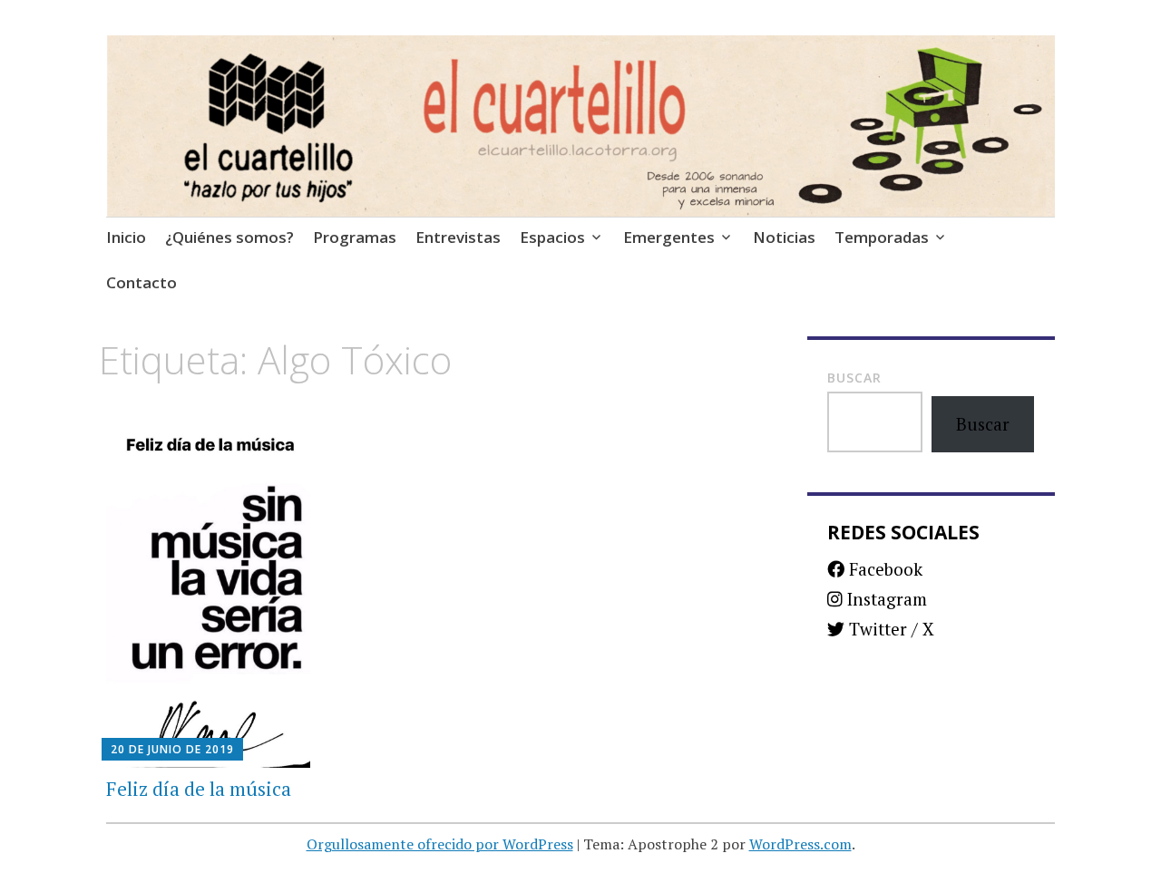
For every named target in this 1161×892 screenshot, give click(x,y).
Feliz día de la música (198, 788)
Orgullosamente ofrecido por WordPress (440, 844)
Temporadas (881, 237)
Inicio (126, 237)
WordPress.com (800, 844)
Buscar (854, 377)
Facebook (883, 569)
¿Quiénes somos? (229, 237)
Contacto (141, 282)
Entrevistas (458, 237)
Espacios (552, 237)
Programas (354, 237)
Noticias (784, 237)
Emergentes (669, 237)
